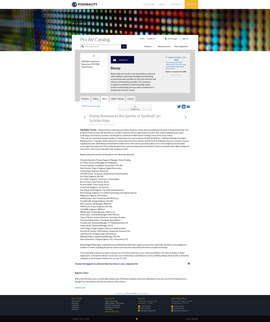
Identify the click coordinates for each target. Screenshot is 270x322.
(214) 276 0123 (146, 308)
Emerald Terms (120, 293)
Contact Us (151, 39)
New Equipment (181, 46)
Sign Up (185, 39)
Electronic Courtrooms (112, 307)
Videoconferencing (111, 301)
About (162, 4)
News (142, 39)
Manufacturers (164, 46)
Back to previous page (91, 106)
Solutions (149, 4)
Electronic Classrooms (112, 305)
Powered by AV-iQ (144, 293)
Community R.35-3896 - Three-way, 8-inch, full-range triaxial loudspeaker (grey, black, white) (176, 65)
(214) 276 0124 (146, 306)
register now (80, 287)
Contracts (176, 4)
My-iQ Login (172, 39)
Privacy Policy (131, 293)
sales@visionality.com (148, 311)
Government (76, 301)
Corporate (75, 305)
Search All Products (112, 312)
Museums (75, 309)
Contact (191, 4)
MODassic (195, 319)
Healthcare (75, 307)
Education (75, 303)
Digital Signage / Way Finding (114, 303)
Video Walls (109, 309)
